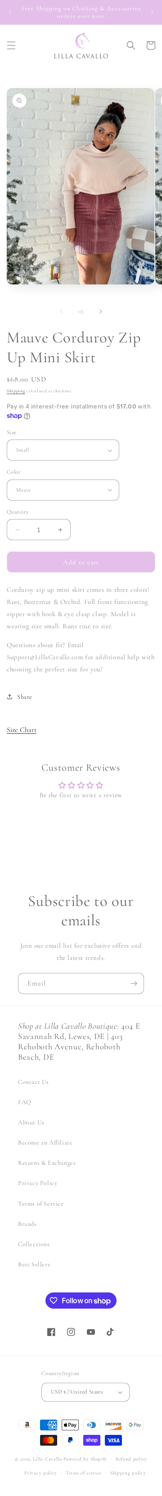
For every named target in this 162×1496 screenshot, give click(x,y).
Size (12, 432)
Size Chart (21, 729)
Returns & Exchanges (47, 1163)
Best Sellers (34, 1264)
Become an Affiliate (45, 1142)
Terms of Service (41, 1203)
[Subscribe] (134, 983)
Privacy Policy (37, 1183)
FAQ (25, 1102)
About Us (31, 1122)
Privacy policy (40, 1473)
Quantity (18, 511)
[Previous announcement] (10, 12)
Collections (34, 1244)
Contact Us (33, 1082)
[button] (11, 45)
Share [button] (24, 697)
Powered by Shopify (85, 1459)
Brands (27, 1224)
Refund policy (131, 1459)
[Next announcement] (152, 12)
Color (14, 471)
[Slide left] (61, 311)
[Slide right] (101, 311)
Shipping (16, 391)
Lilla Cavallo (47, 1459)
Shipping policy (128, 1473)
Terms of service (84, 1473)
